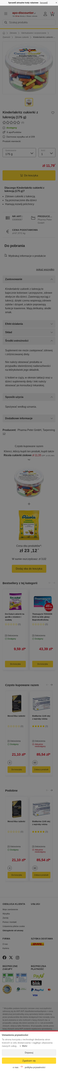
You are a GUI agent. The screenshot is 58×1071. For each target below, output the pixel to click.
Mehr (24, 1046)
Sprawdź (44, 3)
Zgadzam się (29, 1060)
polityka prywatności (35, 1067)
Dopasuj (29, 1052)
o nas (15, 1067)
